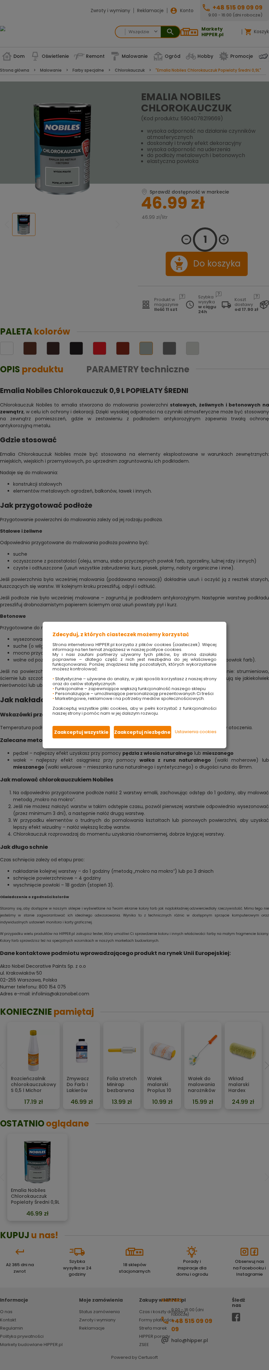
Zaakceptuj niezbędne (142, 732)
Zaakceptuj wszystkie (81, 732)
